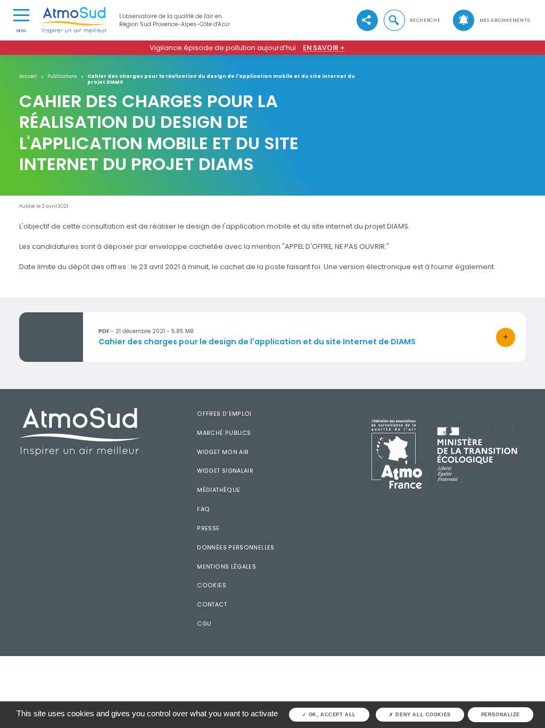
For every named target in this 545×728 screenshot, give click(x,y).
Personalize (500, 714)
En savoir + (324, 48)
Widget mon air (223, 452)
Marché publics (224, 433)
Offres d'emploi (224, 414)
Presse (208, 528)
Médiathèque (218, 490)
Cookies (211, 585)
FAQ (203, 509)
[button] (411, 20)
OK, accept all (331, 714)
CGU (204, 624)
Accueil (28, 76)
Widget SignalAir (225, 471)
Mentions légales (226, 567)
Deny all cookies (422, 714)
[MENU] (21, 14)
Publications (62, 76)
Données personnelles (235, 548)
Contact (212, 605)
